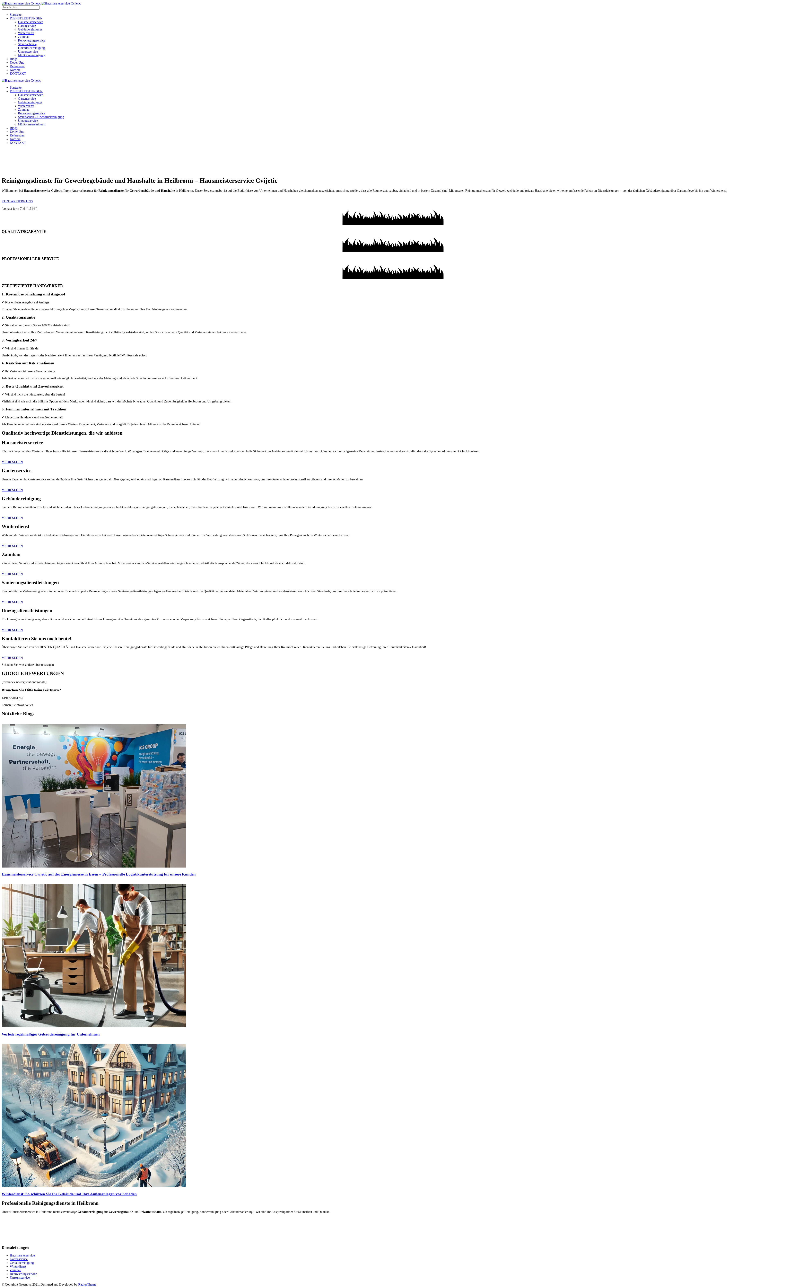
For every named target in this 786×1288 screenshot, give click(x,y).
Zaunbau (23, 36)
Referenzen (17, 66)
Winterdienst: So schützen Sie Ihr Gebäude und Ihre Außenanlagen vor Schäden (69, 1194)
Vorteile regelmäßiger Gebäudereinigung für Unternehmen (51, 1034)
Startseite (15, 14)
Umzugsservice (28, 51)
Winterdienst (26, 33)
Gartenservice (27, 25)
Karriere (15, 70)
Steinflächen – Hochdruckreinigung (31, 46)
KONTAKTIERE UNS (17, 201)
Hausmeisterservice (30, 22)
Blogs (13, 59)
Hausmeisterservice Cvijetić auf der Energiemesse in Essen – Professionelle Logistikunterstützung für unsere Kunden (99, 874)
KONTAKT (18, 73)
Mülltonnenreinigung (31, 55)
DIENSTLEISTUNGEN (26, 18)
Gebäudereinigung (30, 29)
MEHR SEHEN (12, 462)
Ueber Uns (17, 62)
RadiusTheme (87, 1284)
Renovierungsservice (31, 40)
